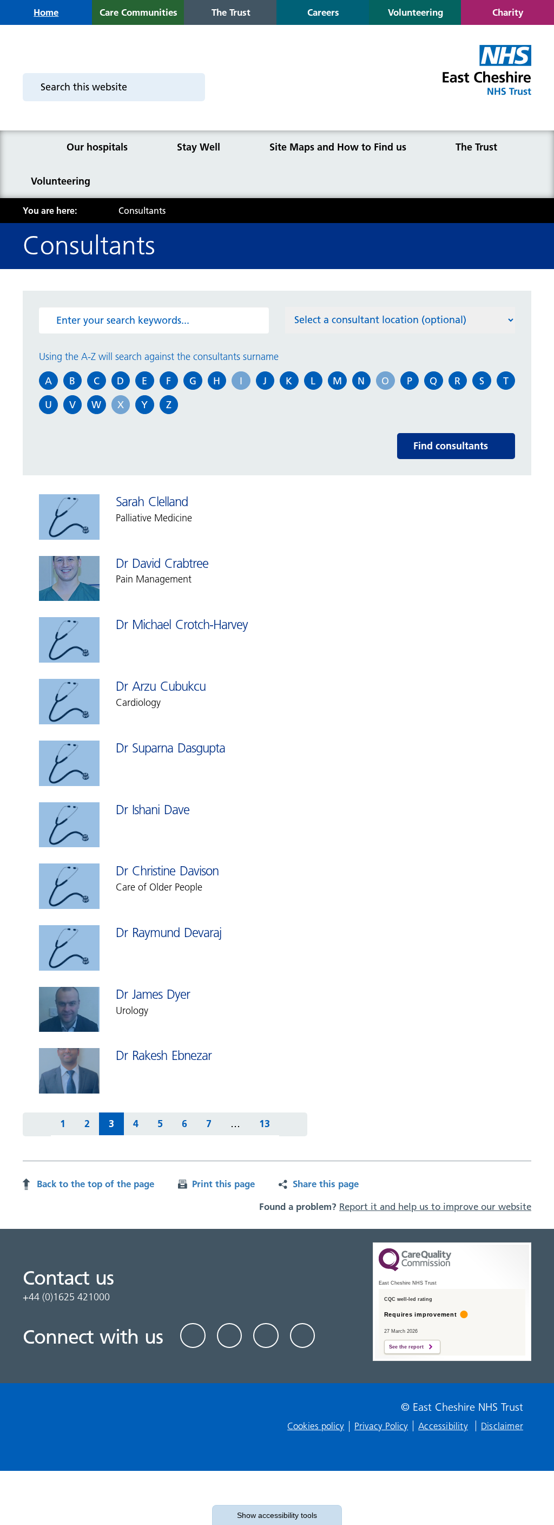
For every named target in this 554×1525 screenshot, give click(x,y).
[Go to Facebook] (193, 1335)
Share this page (326, 1183)
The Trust (476, 147)
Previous (37, 1124)
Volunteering (60, 181)
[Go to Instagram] (302, 1335)
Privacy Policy (381, 1426)
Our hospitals (97, 147)
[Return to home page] (486, 76)
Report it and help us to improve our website (435, 1206)
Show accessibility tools (277, 1515)
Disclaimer (502, 1426)
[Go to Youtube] (266, 1335)
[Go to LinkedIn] (229, 1335)
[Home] (37, 147)
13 (259, 1126)
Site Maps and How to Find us (337, 147)
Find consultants (450, 446)
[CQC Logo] (415, 1268)
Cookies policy (315, 1426)
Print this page (223, 1183)
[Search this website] (190, 87)
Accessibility (443, 1426)
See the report (406, 1347)
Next (293, 1124)
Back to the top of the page (95, 1183)
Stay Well (198, 147)
